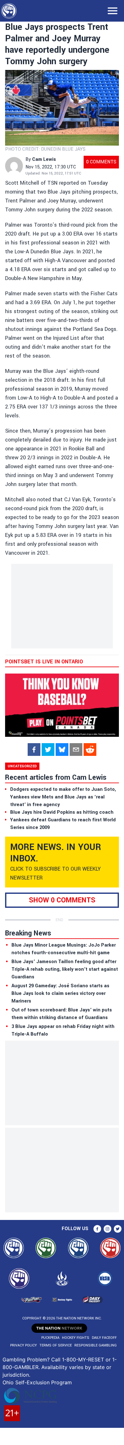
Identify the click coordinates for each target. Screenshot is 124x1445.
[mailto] (76, 749)
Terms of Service (55, 1345)
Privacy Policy (23, 1345)
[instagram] (107, 1229)
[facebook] (34, 749)
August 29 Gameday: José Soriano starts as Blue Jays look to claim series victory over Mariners (60, 993)
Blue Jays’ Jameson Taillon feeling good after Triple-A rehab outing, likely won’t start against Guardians (64, 969)
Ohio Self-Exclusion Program (37, 1382)
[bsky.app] (62, 749)
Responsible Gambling (95, 1345)
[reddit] (90, 749)
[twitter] (48, 749)
